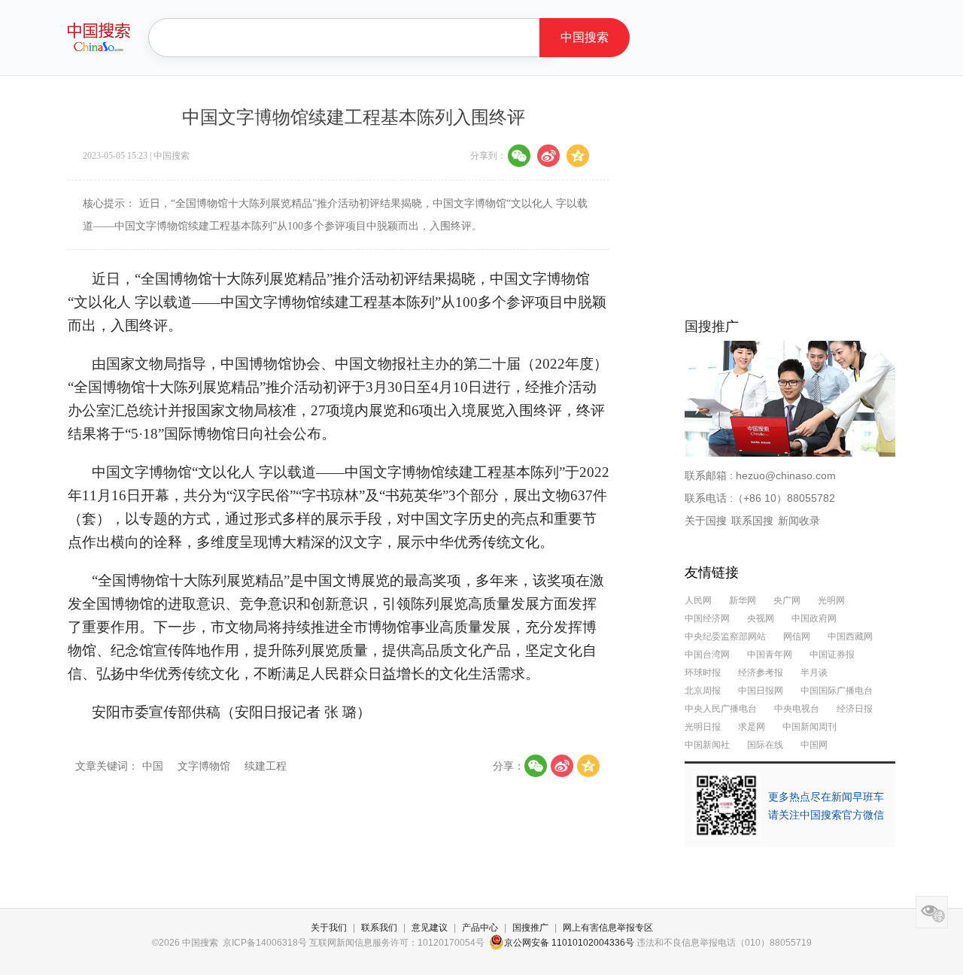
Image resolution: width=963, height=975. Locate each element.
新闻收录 (799, 521)
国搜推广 (530, 927)
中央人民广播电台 (721, 708)
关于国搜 (706, 521)
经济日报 (855, 708)
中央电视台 (796, 708)
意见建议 (430, 927)
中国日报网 (760, 690)
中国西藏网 (850, 636)
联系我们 (379, 927)
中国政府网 (814, 618)
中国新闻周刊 (809, 726)
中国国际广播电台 (836, 690)
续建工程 (266, 766)
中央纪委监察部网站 (725, 636)
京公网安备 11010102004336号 (569, 942)
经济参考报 (760, 672)
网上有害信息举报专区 (608, 927)
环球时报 (703, 672)
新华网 (742, 600)
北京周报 (703, 690)
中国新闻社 (707, 745)
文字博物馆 (205, 766)
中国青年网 (769, 654)
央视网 (760, 618)
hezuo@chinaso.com (786, 475)
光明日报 (703, 726)
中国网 (814, 745)
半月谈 (814, 672)
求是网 (751, 726)
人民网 (698, 600)
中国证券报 (832, 654)
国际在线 (765, 745)
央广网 (788, 600)
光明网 (831, 600)
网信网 (796, 636)
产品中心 (480, 927)
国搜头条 (99, 37)
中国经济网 (707, 618)
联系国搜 (752, 521)
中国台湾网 (707, 654)
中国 (154, 766)
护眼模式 (932, 912)
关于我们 (329, 927)
